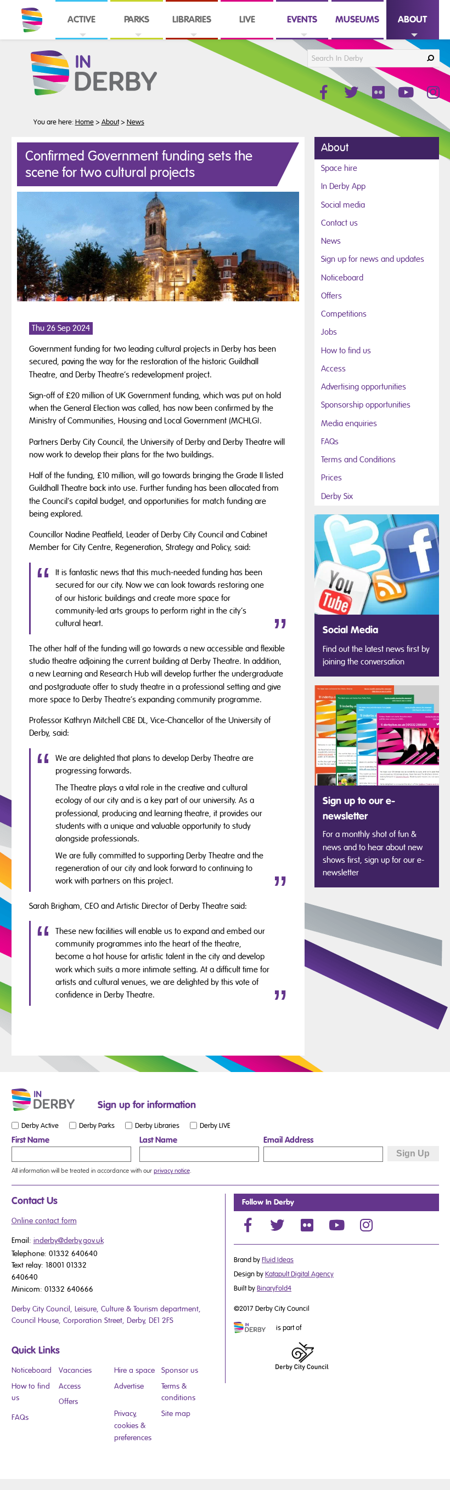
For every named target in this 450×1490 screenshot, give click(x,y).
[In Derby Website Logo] (111, 73)
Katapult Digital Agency (299, 1274)
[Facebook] (247, 1225)
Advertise (129, 1386)
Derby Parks (97, 1125)
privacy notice (172, 1170)
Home (84, 122)
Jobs (329, 332)
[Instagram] (366, 1225)
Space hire (339, 168)
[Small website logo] (52, 1099)
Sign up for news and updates (372, 259)
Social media (343, 205)
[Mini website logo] (254, 1328)
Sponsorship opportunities (365, 405)
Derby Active (40, 1125)
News (135, 122)
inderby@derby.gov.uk (68, 1240)
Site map (175, 1413)
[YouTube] (336, 1225)
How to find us (346, 351)
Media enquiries (349, 423)
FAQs (330, 441)
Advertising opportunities (363, 387)
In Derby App (343, 186)
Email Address (288, 1139)
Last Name (158, 1139)
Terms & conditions (178, 1392)
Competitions (344, 314)
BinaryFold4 (274, 1288)
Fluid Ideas (278, 1260)
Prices (331, 478)
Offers (331, 296)
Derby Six (337, 496)
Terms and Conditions (358, 460)
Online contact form (44, 1220)
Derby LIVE (215, 1125)
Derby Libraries (157, 1125)
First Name (30, 1139)
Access (333, 369)
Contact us (339, 223)
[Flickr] (306, 1225)
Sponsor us (179, 1370)
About (110, 122)
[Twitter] (277, 1225)
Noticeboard (342, 278)
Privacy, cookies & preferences (132, 1425)
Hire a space (134, 1370)
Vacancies (75, 1370)
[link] (81, 38)
